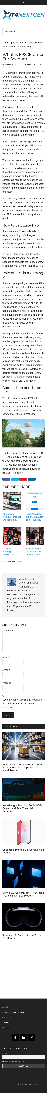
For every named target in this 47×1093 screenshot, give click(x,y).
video (33, 402)
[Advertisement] (23, 970)
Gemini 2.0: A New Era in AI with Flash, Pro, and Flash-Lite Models (23, 894)
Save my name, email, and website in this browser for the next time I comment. (22, 703)
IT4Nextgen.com (31, 1084)
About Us (5, 1007)
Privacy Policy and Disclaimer (13, 1012)
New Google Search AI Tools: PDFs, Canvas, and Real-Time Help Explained (22, 808)
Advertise (6, 1023)
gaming (37, 337)
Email (6, 670)
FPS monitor (18, 376)
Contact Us (6, 1017)
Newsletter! (6, 1028)
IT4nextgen (23, 15)
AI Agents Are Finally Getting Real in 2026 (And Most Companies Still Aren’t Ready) (22, 767)
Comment (8, 630)
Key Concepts (17, 561)
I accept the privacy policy (15, 1061)
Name (6, 657)
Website (6, 683)
